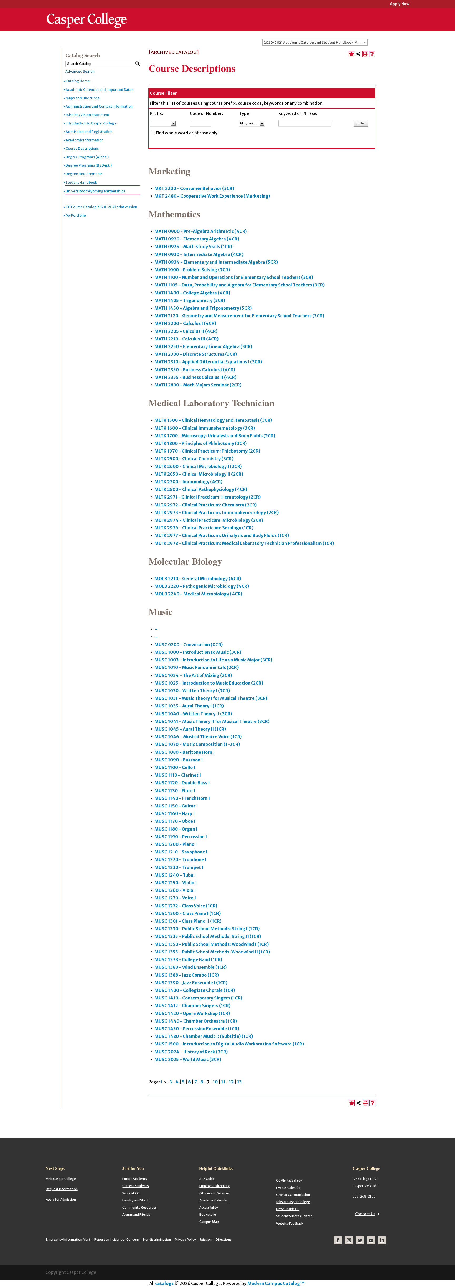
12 (231, 1081)
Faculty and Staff (135, 1200)
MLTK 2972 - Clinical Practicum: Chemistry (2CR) (205, 504)
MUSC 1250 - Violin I (175, 882)
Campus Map (209, 1222)
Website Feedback (289, 1223)
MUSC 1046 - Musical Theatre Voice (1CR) (198, 736)
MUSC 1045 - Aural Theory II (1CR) (190, 729)
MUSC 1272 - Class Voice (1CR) (185, 905)
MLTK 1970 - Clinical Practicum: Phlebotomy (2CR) (207, 451)
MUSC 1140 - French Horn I (182, 798)
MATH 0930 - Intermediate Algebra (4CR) (198, 254)
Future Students (134, 1179)
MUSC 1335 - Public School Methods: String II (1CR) (207, 936)
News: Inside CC (287, 1209)
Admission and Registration (89, 131)
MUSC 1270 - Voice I (175, 898)
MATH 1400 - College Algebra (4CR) (192, 292)
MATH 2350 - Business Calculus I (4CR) (194, 369)
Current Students (135, 1186)
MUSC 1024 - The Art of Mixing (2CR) (193, 675)
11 (223, 1081)
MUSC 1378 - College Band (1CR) (188, 959)
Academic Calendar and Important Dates (99, 89)
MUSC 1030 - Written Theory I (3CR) (192, 690)
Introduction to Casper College (91, 123)
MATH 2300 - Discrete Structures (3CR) (195, 354)
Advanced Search (80, 71)
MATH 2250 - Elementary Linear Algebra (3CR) (203, 346)
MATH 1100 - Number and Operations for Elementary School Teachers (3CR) (233, 277)
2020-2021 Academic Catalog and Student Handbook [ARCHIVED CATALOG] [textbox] (315, 42)
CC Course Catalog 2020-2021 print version (101, 207)
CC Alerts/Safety (289, 1180)
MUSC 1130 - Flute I (174, 790)
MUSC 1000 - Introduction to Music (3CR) (197, 652)
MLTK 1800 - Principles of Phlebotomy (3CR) (200, 443)
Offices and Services (214, 1193)
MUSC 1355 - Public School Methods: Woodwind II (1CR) (212, 951)
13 (239, 1081)
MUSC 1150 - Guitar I (176, 805)
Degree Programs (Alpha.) (87, 157)
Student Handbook (81, 182)
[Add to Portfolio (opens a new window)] (351, 54)
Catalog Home (78, 81)
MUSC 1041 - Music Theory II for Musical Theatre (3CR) (211, 721)
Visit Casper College (61, 1179)
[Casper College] (87, 15)
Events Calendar (288, 1188)
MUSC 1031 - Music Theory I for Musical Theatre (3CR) (210, 698)
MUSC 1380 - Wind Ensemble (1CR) (190, 967)
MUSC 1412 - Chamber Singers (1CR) (192, 1005)
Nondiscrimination (157, 1239)
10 (215, 1081)
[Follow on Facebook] (338, 1240)
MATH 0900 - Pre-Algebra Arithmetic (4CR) (200, 231)
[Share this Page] (358, 54)
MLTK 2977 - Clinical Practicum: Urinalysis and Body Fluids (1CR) (221, 535)
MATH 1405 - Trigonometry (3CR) (189, 300)
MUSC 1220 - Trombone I (180, 859)
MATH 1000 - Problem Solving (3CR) (192, 269)
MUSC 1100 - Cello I (174, 767)
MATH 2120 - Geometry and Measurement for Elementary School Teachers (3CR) (239, 315)
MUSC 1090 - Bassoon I (178, 759)
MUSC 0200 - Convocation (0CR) (188, 644)
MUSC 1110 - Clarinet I (177, 775)
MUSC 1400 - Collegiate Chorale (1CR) (194, 990)
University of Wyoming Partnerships (95, 191)
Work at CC (130, 1193)
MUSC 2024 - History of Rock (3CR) (191, 1051)
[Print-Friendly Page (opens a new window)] (365, 54)
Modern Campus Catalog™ (275, 1283)
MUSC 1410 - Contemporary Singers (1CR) (198, 998)
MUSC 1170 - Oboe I (174, 821)
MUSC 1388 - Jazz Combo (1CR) (186, 975)
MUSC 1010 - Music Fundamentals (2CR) (196, 667)
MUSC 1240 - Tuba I (175, 875)
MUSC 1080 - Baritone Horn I (184, 752)
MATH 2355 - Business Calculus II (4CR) (195, 377)
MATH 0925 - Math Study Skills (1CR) (193, 246)
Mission (206, 1239)
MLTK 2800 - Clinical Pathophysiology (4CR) (200, 489)
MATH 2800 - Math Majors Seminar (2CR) (197, 385)
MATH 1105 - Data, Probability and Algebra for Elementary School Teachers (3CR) (239, 285)
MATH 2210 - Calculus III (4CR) (186, 338)
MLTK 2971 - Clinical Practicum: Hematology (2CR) (207, 497)
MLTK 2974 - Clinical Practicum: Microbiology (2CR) (208, 520)
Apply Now (399, 4)
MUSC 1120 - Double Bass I (182, 782)
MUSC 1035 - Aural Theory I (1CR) (189, 705)
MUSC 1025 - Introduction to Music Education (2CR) (208, 683)
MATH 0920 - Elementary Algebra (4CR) (196, 239)
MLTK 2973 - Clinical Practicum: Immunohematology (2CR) (216, 512)
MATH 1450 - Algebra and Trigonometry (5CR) (203, 308)
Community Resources (139, 1207)
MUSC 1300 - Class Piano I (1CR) (187, 913)
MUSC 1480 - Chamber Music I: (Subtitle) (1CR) (203, 1036)
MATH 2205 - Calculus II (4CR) (185, 331)
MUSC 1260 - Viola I (175, 890)
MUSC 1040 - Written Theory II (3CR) (193, 713)
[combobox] (315, 42)
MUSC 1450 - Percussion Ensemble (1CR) (196, 1028)
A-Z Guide (207, 1179)
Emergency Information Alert (68, 1239)
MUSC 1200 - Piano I (175, 844)
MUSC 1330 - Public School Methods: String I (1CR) (207, 928)
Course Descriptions (82, 148)
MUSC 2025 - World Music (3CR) (187, 1059)
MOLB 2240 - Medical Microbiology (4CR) (198, 593)
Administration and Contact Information (99, 106)
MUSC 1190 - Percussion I (180, 836)
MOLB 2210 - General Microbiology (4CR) (197, 578)
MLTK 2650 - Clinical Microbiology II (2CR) (198, 474)
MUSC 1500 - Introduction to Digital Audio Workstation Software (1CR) (229, 1044)
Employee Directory (214, 1186)
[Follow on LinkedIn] (382, 1240)
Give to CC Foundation (293, 1195)
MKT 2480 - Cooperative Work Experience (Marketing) (212, 196)
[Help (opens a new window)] (372, 54)
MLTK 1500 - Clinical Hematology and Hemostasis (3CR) (213, 420)
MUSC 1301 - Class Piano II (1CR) (187, 921)
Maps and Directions (83, 98)
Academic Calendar (213, 1200)
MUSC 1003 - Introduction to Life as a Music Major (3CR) (213, 659)
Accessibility (208, 1207)
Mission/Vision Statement (87, 115)
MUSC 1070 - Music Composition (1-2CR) (197, 744)
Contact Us (365, 1213)
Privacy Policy (185, 1239)
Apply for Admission (61, 1199)
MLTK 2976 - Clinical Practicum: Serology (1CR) (203, 527)
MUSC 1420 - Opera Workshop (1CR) (192, 1013)
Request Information (62, 1189)
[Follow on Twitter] (360, 1240)
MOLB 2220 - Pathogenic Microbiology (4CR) (201, 586)
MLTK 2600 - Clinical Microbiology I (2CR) (198, 466)
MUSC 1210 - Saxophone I (180, 851)
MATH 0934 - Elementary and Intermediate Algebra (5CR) (216, 262)
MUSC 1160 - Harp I (174, 813)
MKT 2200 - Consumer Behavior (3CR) (194, 188)
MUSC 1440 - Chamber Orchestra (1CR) (195, 1021)
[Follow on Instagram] (349, 1240)
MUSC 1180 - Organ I (175, 829)
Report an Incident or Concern (116, 1239)
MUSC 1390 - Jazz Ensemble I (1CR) (191, 982)
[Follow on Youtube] (371, 1240)
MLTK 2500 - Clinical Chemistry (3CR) (193, 458)
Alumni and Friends (136, 1214)
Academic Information (84, 140)
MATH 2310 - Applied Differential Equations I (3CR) (208, 361)
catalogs (164, 1283)
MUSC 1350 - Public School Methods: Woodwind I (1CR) (211, 944)
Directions (223, 1239)
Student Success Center (294, 1216)
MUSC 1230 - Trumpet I (178, 867)
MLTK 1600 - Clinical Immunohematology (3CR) (204, 428)
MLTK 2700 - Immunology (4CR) (188, 481)
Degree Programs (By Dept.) (89, 165)
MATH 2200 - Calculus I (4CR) (185, 323)
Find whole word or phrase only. (187, 132)
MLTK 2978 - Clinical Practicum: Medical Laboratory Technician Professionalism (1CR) (244, 543)
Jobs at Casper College (293, 1202)
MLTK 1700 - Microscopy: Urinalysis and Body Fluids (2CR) (214, 435)
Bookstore (207, 1214)
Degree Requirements (84, 174)
